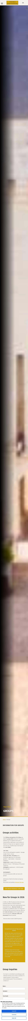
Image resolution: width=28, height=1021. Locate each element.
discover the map (19, 882)
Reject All (14, 1018)
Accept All (14, 1011)
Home (4, 819)
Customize (14, 1014)
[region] (14, 1010)
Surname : (5, 991)
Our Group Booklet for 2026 (14, 888)
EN (23, 3)
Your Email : (5, 996)
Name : (4, 986)
